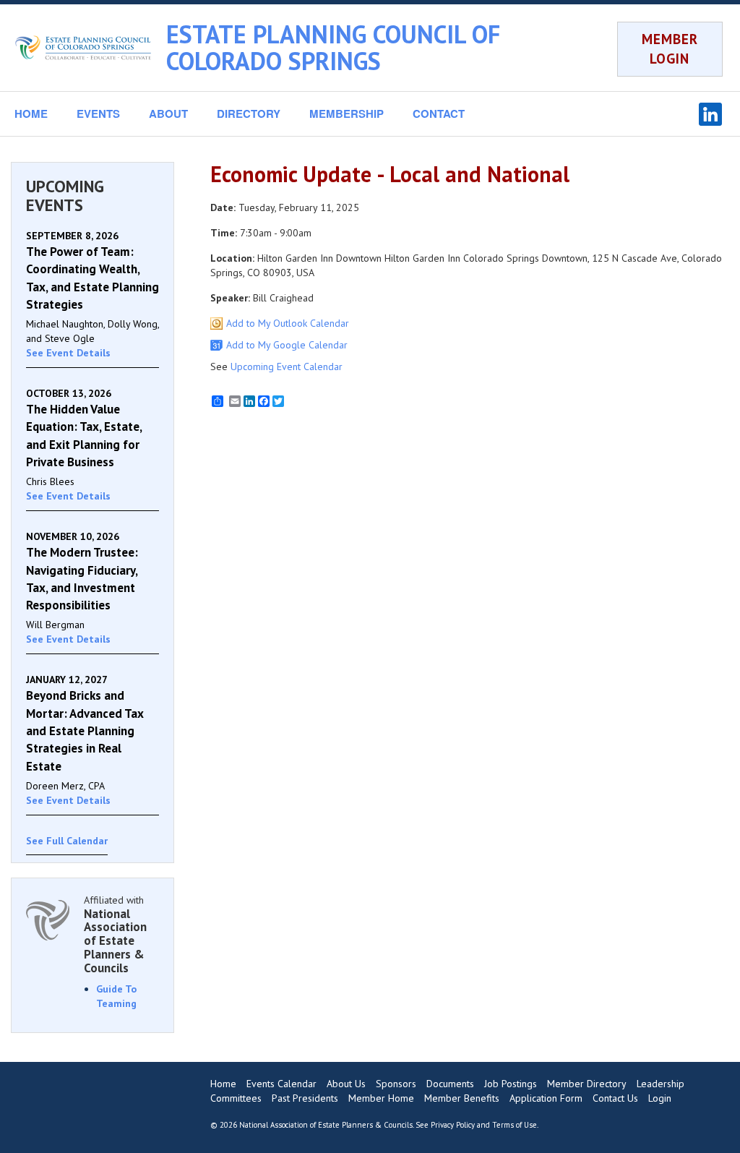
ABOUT (168, 113)
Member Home (381, 1098)
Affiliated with (115, 933)
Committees (236, 1098)
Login (659, 1098)
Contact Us (615, 1098)
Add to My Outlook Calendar (287, 323)
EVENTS (98, 113)
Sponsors (396, 1083)
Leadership (660, 1083)
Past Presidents (305, 1098)
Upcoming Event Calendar (287, 366)
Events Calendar (281, 1083)
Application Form (545, 1098)
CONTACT (439, 113)
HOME (31, 113)
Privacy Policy (453, 1125)
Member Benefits (461, 1098)
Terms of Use (514, 1125)
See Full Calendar (67, 840)
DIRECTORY (248, 113)
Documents (450, 1083)
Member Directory (587, 1083)
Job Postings (510, 1083)
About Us (346, 1083)
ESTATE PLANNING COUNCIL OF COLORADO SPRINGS (333, 47)
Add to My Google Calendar (287, 344)
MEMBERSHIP (346, 113)
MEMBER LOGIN (670, 48)
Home (223, 1083)
